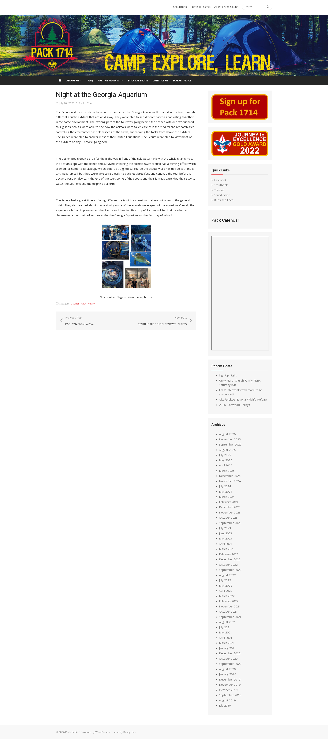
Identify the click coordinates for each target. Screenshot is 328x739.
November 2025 (230, 439)
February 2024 (228, 502)
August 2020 (227, 669)
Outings (75, 303)
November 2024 (230, 481)
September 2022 (230, 570)
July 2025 (225, 455)
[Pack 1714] (164, 45)
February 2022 (228, 601)
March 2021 (227, 643)
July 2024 (225, 486)
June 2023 (225, 533)
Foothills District (201, 7)
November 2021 (230, 606)
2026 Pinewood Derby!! (234, 405)
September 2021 (230, 617)
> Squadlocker (220, 195)
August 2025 (227, 450)
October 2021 (228, 611)
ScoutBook (180, 7)
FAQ (90, 80)
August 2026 (227, 434)
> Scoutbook (219, 185)
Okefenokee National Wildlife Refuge (243, 399)
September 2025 (230, 444)
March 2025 (227, 470)
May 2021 (225, 632)
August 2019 (227, 700)
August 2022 (227, 575)
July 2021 (225, 627)
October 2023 (228, 517)
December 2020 (229, 653)
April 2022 (225, 590)
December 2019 (229, 679)
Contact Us (160, 80)
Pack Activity (88, 303)
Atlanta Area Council (226, 7)
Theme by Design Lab (123, 732)
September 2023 (230, 523)
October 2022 (228, 564)
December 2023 (229, 507)
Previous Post (79, 321)
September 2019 (230, 695)
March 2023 (227, 549)
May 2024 (225, 491)
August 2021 (227, 622)
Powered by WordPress (94, 732)
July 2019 (225, 705)
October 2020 (228, 658)
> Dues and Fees (222, 200)
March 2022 (227, 596)
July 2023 (225, 528)
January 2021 (227, 648)
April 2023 (225, 544)
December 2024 (229, 476)
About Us (73, 80)
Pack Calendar (138, 80)
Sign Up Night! (228, 375)
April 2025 (225, 465)
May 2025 (225, 460)
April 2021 (225, 638)
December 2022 (229, 559)
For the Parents (109, 80)
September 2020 (230, 664)
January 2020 (227, 674)
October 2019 (228, 690)
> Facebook (218, 180)
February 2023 (228, 554)
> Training (217, 190)
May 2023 (225, 538)
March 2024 (227, 496)
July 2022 (225, 580)
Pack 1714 (85, 103)
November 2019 (230, 684)
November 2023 (230, 512)
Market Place (182, 80)
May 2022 (225, 585)
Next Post (162, 321)
